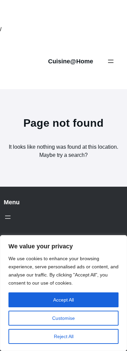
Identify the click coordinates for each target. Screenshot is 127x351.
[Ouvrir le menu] (111, 61)
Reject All (63, 336)
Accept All (63, 300)
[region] (63, 293)
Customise (63, 318)
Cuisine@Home (70, 61)
